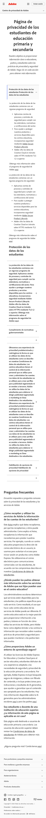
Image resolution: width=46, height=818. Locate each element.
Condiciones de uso (17, 807)
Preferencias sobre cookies (12, 810)
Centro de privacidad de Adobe (15, 10)
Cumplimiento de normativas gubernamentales (21, 331)
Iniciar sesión (38, 4)
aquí (16, 169)
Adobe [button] (6, 781)
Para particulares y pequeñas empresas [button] (18, 759)
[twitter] (14, 799)
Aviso (10, 524)
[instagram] (9, 799)
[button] (28, 4)
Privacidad (7, 807)
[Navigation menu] (3, 4)
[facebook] (5, 799)
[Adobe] (12, 4)
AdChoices (32, 814)
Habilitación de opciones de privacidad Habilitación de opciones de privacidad (20, 468)
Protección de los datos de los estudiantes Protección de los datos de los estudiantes (21, 92)
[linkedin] (18, 799)
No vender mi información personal (14, 814)
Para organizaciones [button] (11, 770)
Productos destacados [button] (12, 787)
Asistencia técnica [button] (10, 776)
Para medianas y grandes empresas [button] (17, 765)
